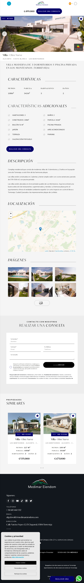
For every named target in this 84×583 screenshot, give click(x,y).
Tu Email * (13, 347)
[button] (42, 303)
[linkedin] (26, 501)
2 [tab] (43, 467)
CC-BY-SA (72, 251)
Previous (4, 33)
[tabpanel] (24, 438)
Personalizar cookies (20, 568)
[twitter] (31, 501)
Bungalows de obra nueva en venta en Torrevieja (60, 565)
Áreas (70, 540)
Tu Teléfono (47, 347)
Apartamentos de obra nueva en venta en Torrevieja (60, 568)
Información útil (48, 540)
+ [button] (10, 213)
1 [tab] (40, 467)
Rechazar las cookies (20, 574)
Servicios (62, 540)
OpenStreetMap (59, 251)
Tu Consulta (14, 354)
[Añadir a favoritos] (81, 18)
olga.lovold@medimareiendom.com (22, 517)
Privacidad (49, 552)
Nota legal (41, 552)
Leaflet (46, 251)
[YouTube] (17, 501)
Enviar (61, 365)
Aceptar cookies (20, 563)
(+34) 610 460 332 (13, 510)
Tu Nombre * (14, 339)
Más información (18, 557)
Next (79, 33)
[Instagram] (13, 501)
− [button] (10, 216)
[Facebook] (8, 501)
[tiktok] (22, 501)
